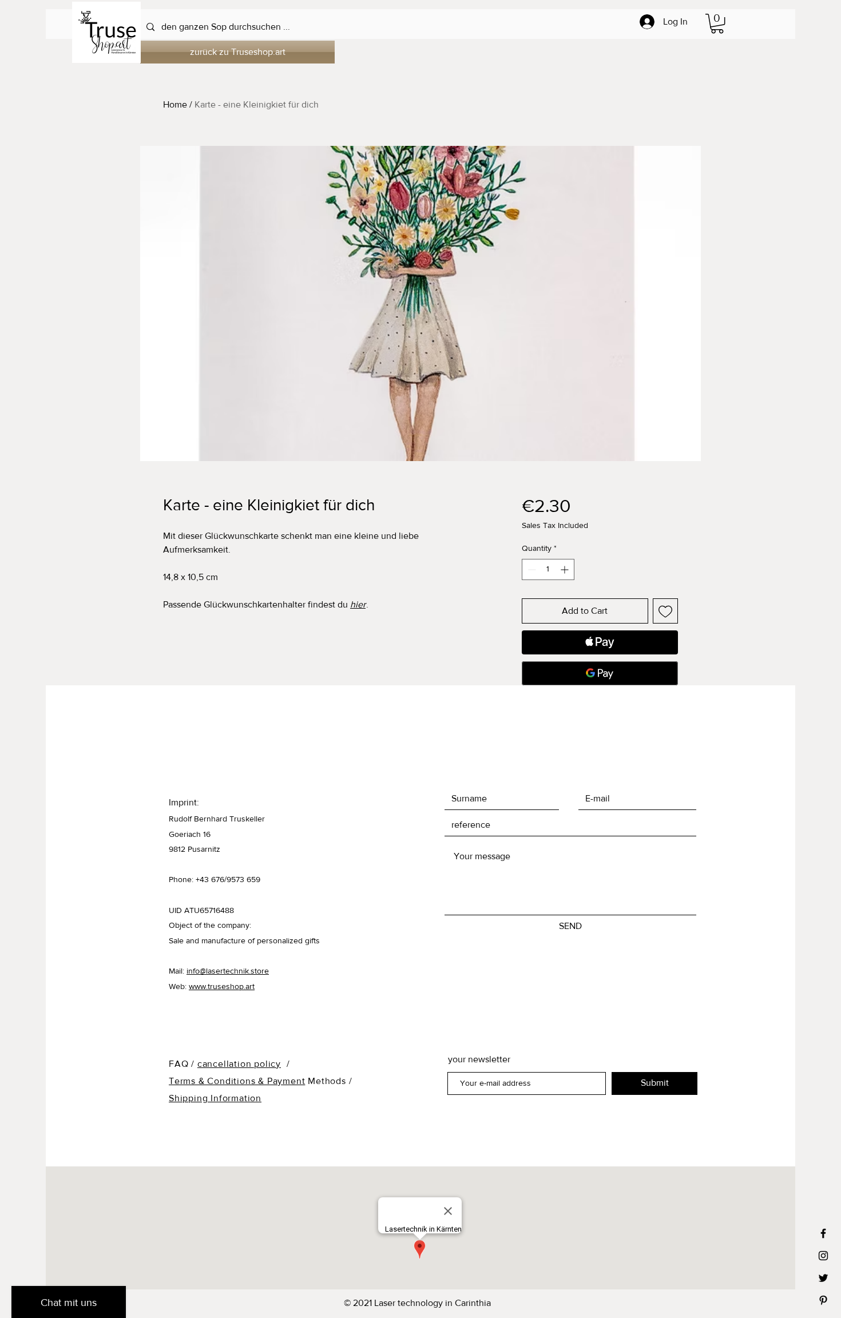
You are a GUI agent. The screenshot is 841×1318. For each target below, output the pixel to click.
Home (175, 104)
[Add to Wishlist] (665, 611)
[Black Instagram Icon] (823, 1255)
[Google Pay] (600, 673)
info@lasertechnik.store (228, 970)
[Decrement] (530, 569)
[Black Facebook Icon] (823, 1233)
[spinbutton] (548, 569)
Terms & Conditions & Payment (237, 1081)
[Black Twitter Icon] (823, 1278)
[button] (717, 23)
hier (358, 604)
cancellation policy (239, 1064)
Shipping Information (215, 1098)
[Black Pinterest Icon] (823, 1300)
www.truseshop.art (222, 986)
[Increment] (565, 569)
